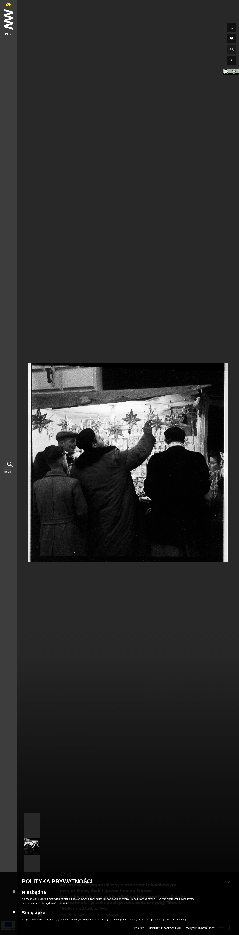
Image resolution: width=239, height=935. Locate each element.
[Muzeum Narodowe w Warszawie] (8, 18)
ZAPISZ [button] (139, 928)
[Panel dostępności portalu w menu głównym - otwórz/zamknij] (8, 5)
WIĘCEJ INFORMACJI (200, 928)
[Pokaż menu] (8, 467)
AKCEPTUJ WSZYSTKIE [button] (164, 928)
